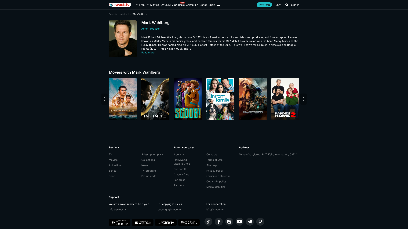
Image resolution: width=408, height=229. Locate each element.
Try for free (264, 4)
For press (179, 179)
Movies (154, 4)
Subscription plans (152, 154)
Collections (148, 159)
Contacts (211, 154)
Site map (211, 165)
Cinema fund (181, 174)
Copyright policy (216, 181)
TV (136, 4)
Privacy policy (214, 170)
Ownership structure (218, 176)
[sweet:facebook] (219, 222)
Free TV (144, 4)
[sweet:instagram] (229, 222)
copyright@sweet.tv (170, 209)
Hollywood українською (182, 161)
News (144, 165)
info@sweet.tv (117, 209)
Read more (147, 52)
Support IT (180, 169)
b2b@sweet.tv (215, 209)
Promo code (148, 176)
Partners (179, 185)
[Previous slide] (104, 99)
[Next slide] (303, 99)
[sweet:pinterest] (260, 222)
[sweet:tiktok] (208, 222)
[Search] (287, 5)
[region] (204, 99)
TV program (148, 170)
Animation (192, 4)
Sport (212, 4)
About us (179, 154)
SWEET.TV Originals (172, 4)
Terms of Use (214, 159)
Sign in (295, 4)
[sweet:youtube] (240, 222)
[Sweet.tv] (120, 5)
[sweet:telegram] (250, 222)
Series (203, 4)
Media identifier (215, 186)
